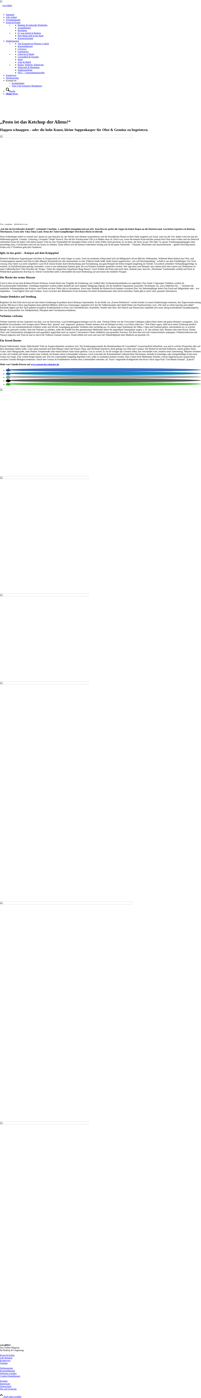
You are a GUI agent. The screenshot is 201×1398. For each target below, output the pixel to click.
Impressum (5, 1383)
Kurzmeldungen (7, 1371)
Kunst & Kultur (7, 1355)
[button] (8, 370)
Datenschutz (5, 1386)
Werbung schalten (8, 1373)
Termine (4, 1363)
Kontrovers (5, 1360)
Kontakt (4, 1381)
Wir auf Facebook (8, 1389)
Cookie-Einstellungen (10, 1376)
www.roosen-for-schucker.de (45, 364)
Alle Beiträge (6, 1358)
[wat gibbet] (6, 5)
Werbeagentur (6, 1368)
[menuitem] (103, 14)
